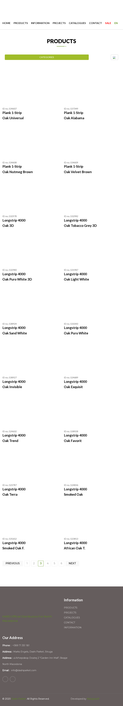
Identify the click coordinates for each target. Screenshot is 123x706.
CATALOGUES (77, 22)
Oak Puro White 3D (17, 279)
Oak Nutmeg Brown (17, 172)
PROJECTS (59, 22)
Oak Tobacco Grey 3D (80, 225)
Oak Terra (9, 494)
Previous (13, 563)
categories (47, 57)
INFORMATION (40, 22)
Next (72, 563)
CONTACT (95, 22)
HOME (6, 22)
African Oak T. (74, 548)
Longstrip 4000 (13, 220)
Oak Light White (76, 279)
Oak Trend (10, 441)
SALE (108, 22)
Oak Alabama (74, 118)
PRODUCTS (21, 22)
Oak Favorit (73, 441)
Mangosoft (93, 698)
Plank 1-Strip (12, 113)
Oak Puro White (76, 333)
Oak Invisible (12, 387)
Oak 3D (8, 225)
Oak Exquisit (73, 387)
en (116, 22)
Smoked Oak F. (13, 548)
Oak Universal (13, 118)
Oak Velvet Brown (78, 172)
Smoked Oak (73, 494)
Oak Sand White (14, 333)
